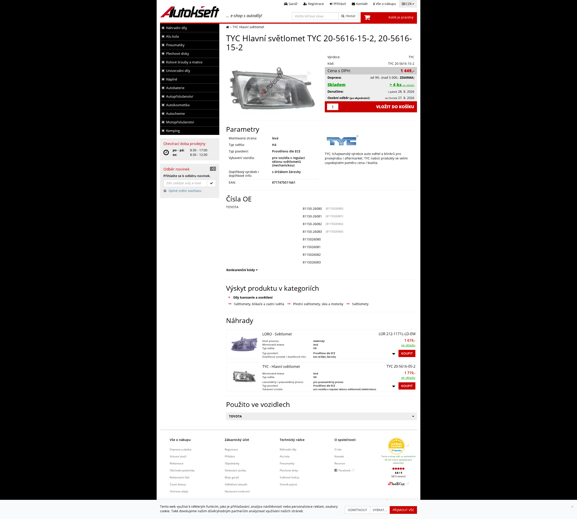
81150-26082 (312, 224)
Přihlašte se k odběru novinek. (187, 176)
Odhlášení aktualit (236, 484)
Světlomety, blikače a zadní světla (259, 304)
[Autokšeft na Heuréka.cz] (398, 445)
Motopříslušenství (180, 122)
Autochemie (175, 113)
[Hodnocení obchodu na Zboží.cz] (398, 484)
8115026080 (312, 239)
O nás (338, 449)
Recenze (339, 463)
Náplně (171, 79)
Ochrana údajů (179, 491)
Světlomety (360, 304)
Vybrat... (380, 510)
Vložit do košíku (395, 106)
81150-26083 (312, 231)
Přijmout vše (403, 510)
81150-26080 (312, 208)
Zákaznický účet (237, 440)
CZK (409, 4)
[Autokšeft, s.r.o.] (189, 11)
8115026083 (312, 262)
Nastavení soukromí (237, 491)
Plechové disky (177, 53)
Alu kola (172, 36)
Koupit (407, 353)
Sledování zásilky (235, 470)
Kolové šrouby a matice (184, 62)
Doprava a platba (180, 449)
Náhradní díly (176, 27)
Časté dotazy (178, 484)
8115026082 (312, 254)
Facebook (344, 470)
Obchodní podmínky (182, 470)
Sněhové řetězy (289, 477)
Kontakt (339, 456)
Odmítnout (357, 510)
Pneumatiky (175, 45)
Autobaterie (175, 87)
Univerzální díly (178, 70)
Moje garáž (232, 477)
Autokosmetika (178, 105)
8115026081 (312, 247)
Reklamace (176, 463)
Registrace (231, 449)
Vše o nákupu (180, 440)
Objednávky (232, 463)
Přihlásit (230, 456)
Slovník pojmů (288, 484)
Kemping (173, 130)
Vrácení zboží (178, 456)
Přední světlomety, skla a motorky (318, 304)
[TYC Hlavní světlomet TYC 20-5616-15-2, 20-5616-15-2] (272, 85)
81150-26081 (312, 216)
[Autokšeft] (227, 27)
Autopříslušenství (179, 96)
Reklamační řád (179, 477)
